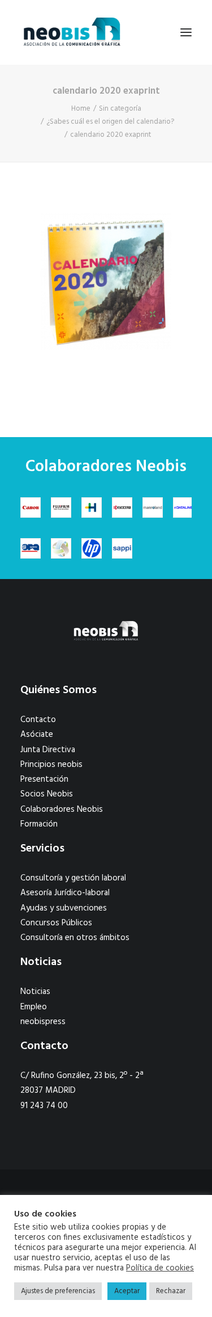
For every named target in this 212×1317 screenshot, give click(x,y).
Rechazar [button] (170, 1291)
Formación (39, 824)
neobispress (43, 1022)
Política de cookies (160, 1269)
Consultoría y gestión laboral (73, 878)
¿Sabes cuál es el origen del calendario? (110, 122)
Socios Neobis (46, 794)
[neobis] (72, 32)
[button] (186, 32)
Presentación (44, 779)
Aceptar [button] (127, 1291)
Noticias (35, 992)
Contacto (38, 720)
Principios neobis (51, 764)
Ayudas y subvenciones (63, 908)
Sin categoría (120, 109)
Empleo (33, 1007)
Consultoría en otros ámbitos (74, 938)
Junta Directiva (47, 750)
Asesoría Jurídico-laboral (65, 893)
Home (80, 109)
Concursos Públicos (56, 923)
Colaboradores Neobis (61, 809)
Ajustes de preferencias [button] (58, 1291)
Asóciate (36, 734)
